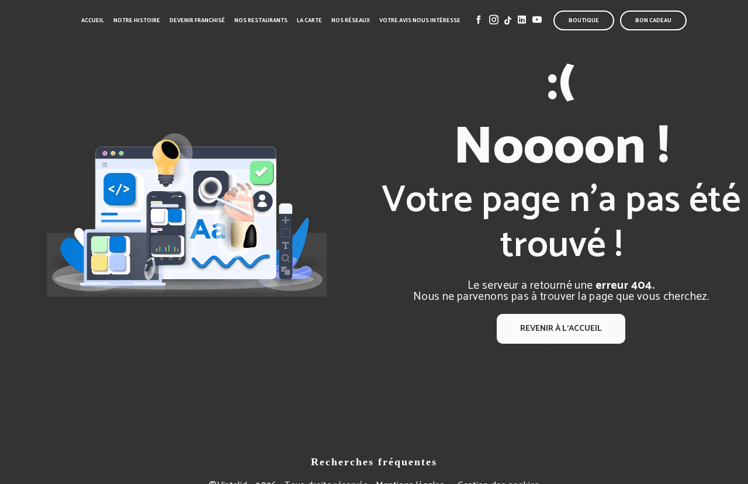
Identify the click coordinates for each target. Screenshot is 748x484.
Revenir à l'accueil (561, 328)
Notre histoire (136, 20)
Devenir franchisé (197, 20)
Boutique (584, 20)
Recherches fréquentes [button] (374, 462)
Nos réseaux (350, 20)
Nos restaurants (261, 20)
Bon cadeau (653, 20)
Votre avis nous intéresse (419, 20)
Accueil (92, 20)
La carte (309, 20)
